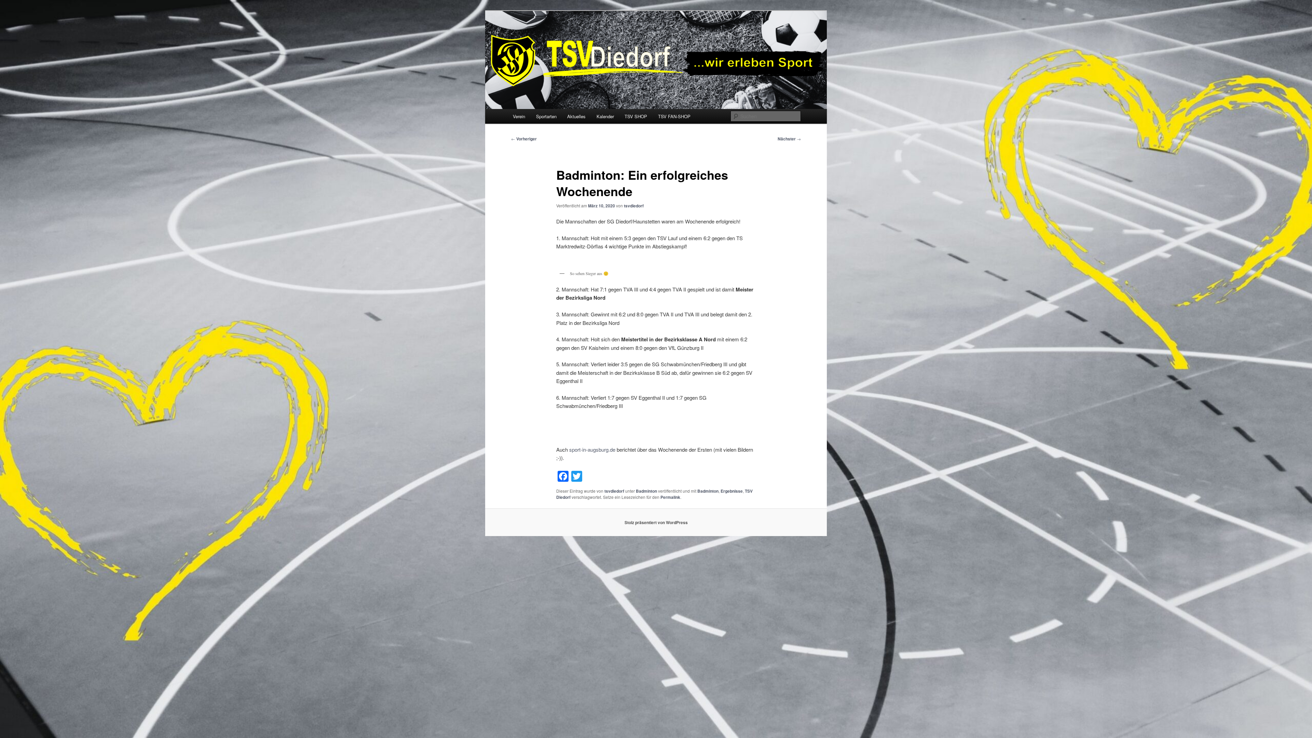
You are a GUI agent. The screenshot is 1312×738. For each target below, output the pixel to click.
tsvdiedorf (634, 206)
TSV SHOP (636, 116)
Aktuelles (576, 116)
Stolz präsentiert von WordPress (656, 522)
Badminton (646, 491)
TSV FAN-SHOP (674, 116)
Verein (519, 116)
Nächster (789, 139)
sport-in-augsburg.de (592, 449)
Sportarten (546, 116)
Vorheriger (524, 139)
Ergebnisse (732, 491)
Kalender (605, 116)
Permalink (670, 497)
